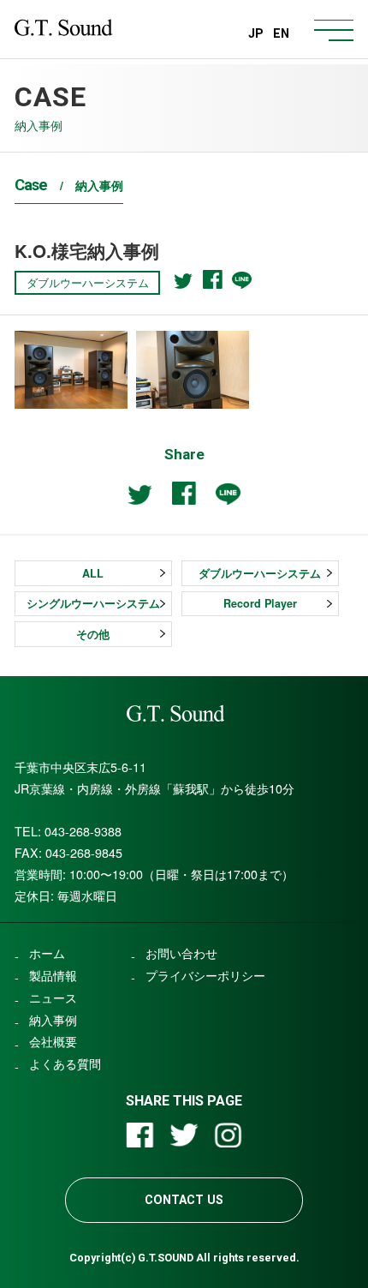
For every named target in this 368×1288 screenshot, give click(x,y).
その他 (93, 634)
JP (256, 33)
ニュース (53, 997)
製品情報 (53, 975)
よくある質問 (65, 1063)
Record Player (260, 603)
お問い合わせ (181, 953)
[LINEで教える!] (242, 280)
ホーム (47, 953)
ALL (93, 573)
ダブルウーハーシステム (260, 573)
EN (281, 33)
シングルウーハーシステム (93, 603)
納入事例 (53, 1020)
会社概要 (53, 1041)
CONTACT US (184, 1200)
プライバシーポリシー (205, 975)
